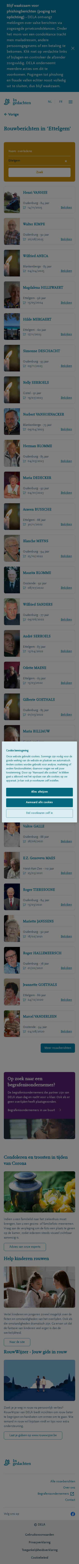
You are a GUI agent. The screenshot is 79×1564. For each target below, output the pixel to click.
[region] (39, 781)
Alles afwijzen (39, 792)
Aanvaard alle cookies (39, 802)
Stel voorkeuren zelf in (39, 813)
